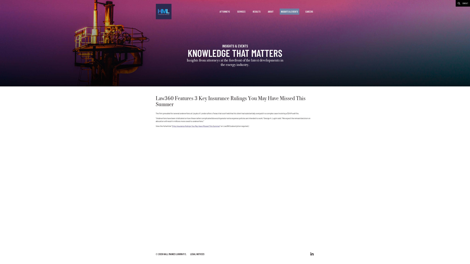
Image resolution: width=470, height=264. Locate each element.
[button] (459, 3)
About (271, 11)
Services (241, 11)
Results (256, 11)
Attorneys (225, 11)
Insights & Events (289, 11)
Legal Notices (197, 254)
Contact (465, 3)
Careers (309, 11)
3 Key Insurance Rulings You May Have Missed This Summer (196, 126)
